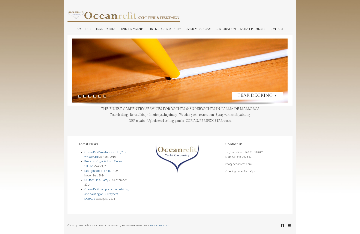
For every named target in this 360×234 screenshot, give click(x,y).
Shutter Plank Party (96, 180)
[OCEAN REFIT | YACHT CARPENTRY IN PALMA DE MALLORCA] (124, 20)
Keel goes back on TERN (99, 170)
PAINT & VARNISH (133, 29)
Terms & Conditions (159, 225)
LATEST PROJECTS (252, 29)
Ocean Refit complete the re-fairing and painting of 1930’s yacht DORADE (106, 193)
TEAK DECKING (106, 29)
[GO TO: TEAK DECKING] (180, 70)
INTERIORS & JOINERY (165, 29)
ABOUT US (84, 29)
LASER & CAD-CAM (198, 29)
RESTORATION (226, 29)
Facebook (282, 225)
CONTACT (276, 29)
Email (289, 225)
